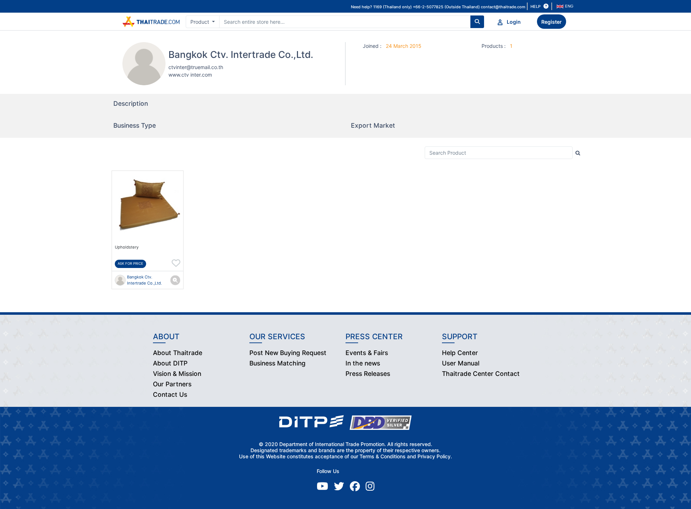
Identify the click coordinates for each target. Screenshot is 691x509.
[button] (565, 6)
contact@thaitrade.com (503, 6)
